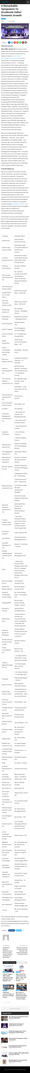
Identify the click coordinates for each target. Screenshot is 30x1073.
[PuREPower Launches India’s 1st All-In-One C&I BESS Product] (8, 987)
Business (3, 18)
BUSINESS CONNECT (19, 204)
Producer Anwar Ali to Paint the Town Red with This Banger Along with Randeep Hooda (21, 951)
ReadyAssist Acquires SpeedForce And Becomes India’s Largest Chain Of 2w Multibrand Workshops (7, 952)
